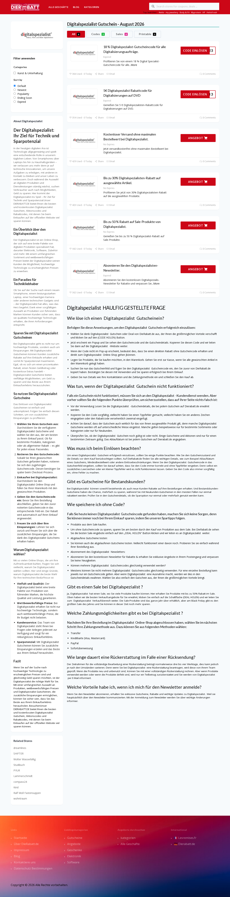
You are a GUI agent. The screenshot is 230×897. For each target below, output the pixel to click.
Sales (121, 34)
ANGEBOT (196, 138)
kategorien (128, 838)
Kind (16, 787)
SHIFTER (18, 753)
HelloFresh (212, 12)
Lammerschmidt (23, 776)
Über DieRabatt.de (26, 844)
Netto (161, 12)
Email (112, 73)
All (75, 34)
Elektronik (74, 856)
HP (204, 12)
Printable (147, 34)
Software (73, 862)
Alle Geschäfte (58, 7)
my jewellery (172, 12)
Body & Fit (185, 12)
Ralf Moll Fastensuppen (27, 793)
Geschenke (74, 850)
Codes (97, 34)
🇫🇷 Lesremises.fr (185, 838)
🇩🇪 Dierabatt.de (184, 844)
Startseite (20, 838)
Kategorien (91, 7)
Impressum (21, 850)
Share (100, 73)
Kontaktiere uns (25, 862)
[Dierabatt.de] (25, 6)
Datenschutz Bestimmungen (33, 868)
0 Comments (209, 73)
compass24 (20, 781)
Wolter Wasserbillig (24, 759)
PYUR (16, 770)
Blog (76, 7)
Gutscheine (74, 838)
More (134, 65)
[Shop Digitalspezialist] (37, 35)
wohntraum (20, 798)
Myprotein (196, 12)
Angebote (73, 844)
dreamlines (19, 748)
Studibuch (19, 765)
